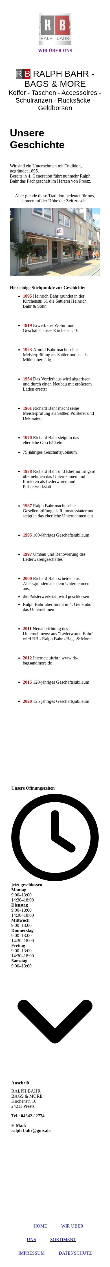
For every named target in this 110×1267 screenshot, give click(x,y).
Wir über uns (55, 50)
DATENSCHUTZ (75, 1253)
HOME (40, 1226)
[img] (55, 29)
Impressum (31, 1253)
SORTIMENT (63, 1239)
